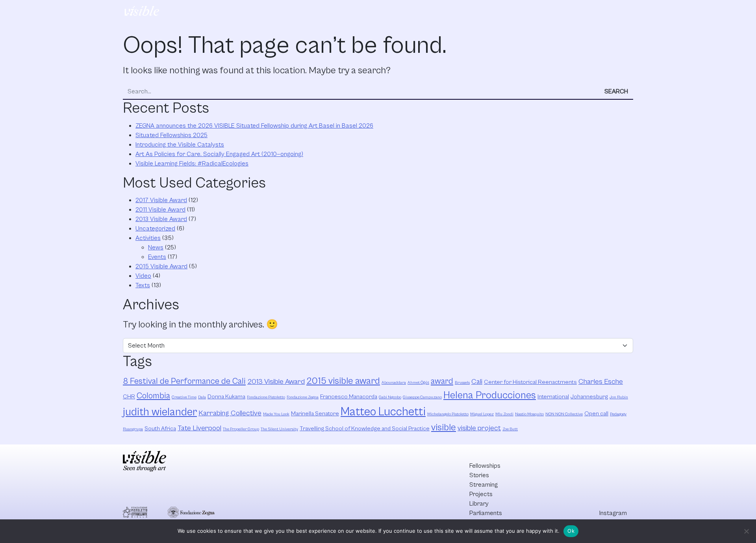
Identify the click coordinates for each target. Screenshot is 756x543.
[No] (746, 531)
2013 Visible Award (161, 219)
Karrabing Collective (229, 413)
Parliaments (500, 12)
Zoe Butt (510, 429)
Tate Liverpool (199, 428)
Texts (142, 285)
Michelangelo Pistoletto (448, 414)
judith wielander (160, 412)
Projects (427, 12)
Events (157, 256)
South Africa (160, 428)
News (155, 247)
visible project (479, 428)
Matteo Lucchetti (383, 411)
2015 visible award (343, 381)
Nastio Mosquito (529, 414)
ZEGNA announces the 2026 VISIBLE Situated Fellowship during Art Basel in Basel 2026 (254, 125)
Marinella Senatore (315, 413)
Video (143, 275)
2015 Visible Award (161, 266)
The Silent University (279, 429)
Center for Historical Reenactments (530, 382)
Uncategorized (155, 228)
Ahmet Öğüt (418, 382)
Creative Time (184, 397)
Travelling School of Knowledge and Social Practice (365, 428)
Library (461, 12)
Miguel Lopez (482, 414)
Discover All (600, 12)
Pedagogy (618, 414)
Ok (570, 531)
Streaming (389, 12)
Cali (476, 381)
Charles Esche (600, 381)
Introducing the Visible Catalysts (179, 144)
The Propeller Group (241, 429)
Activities (148, 238)
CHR (129, 396)
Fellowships (314, 12)
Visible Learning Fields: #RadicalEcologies (191, 163)
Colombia (153, 396)
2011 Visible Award (160, 209)
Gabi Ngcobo (390, 397)
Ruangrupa (133, 429)
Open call (596, 413)
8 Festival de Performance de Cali (184, 381)
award (442, 381)
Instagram (613, 513)
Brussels (462, 382)
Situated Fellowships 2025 (171, 135)
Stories (353, 12)
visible (443, 427)
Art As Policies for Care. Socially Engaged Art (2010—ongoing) (219, 154)
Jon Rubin (619, 397)
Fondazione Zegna (303, 397)
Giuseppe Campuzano (422, 397)
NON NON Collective (564, 414)
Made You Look (276, 414)
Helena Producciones (489, 395)
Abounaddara (394, 382)
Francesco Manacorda (348, 396)
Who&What (545, 12)
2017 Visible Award (161, 200)
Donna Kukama (226, 396)
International (553, 396)
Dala (202, 397)
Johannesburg (589, 396)
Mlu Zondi (504, 414)
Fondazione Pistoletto (266, 397)
